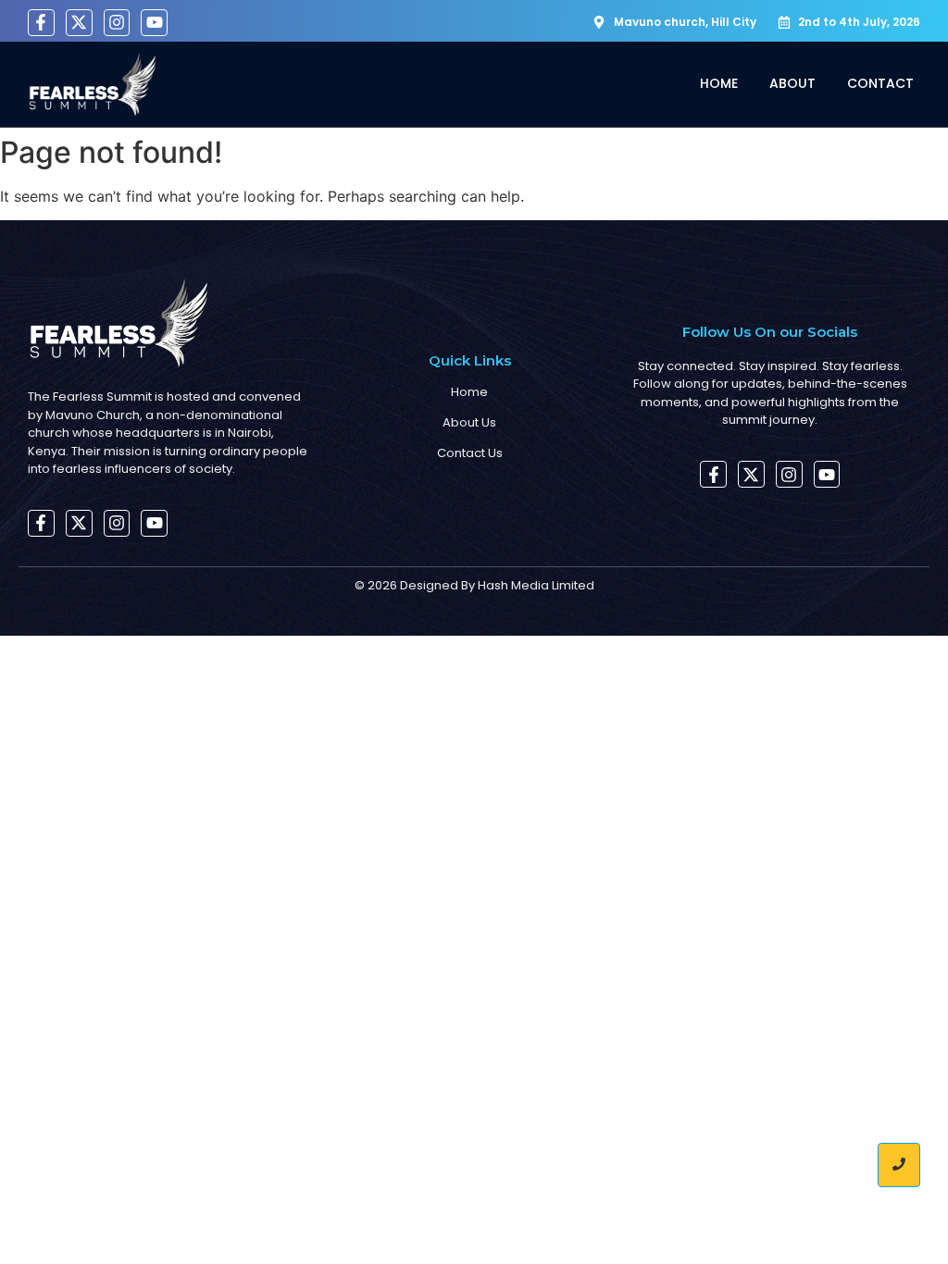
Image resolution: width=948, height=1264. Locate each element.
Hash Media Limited (536, 585)
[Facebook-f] (41, 22)
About (792, 83)
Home (719, 83)
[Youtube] (154, 22)
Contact (880, 83)
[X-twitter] (79, 22)
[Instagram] (117, 22)
